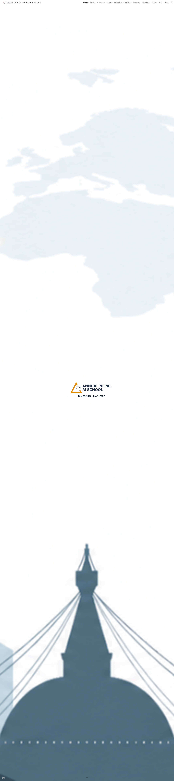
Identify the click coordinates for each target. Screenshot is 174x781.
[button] (172, 2)
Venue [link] (109, 3)
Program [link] (102, 3)
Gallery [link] (154, 3)
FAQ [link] (160, 3)
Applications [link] (118, 3)
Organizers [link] (146, 3)
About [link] (166, 3)
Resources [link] (136, 3)
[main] (91, 396)
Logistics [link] (127, 3)
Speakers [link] (93, 3)
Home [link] (85, 3)
